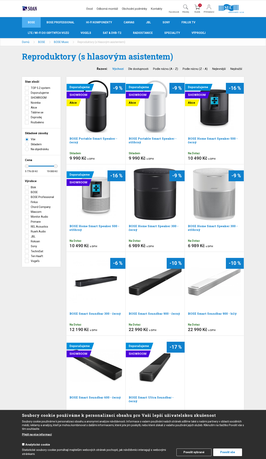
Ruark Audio (38, 231)
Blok (33, 187)
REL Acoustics (39, 226)
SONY (166, 22)
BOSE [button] (31, 22)
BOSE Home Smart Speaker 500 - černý (213, 140)
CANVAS (129, 22)
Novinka (36, 102)
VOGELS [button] (86, 32)
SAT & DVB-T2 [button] (112, 32)
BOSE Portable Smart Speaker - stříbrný (152, 140)
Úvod (89, 9)
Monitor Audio (39, 216)
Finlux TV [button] (188, 22)
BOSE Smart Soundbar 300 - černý (95, 313)
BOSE (41, 42)
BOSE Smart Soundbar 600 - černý (95, 397)
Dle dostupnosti (138, 69)
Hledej (185, 12)
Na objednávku (40, 149)
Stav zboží (32, 81)
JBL (33, 236)
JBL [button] (148, 22)
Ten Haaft (37, 256)
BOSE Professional (42, 197)
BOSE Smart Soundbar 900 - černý (154, 313)
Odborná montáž (107, 9)
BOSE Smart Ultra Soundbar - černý (151, 399)
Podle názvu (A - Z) (165, 69)
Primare (36, 221)
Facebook (174, 12)
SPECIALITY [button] (172, 32)
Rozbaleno (37, 122)
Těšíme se (37, 112)
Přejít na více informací (37, 434)
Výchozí (118, 69)
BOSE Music (61, 42)
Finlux (34, 202)
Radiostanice (143, 32)
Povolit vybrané (193, 452)
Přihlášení (209, 12)
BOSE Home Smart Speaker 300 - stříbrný (213, 228)
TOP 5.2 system (40, 87)
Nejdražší (236, 69)
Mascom (36, 211)
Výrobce (31, 181)
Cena (28, 160)
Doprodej (36, 117)
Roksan (35, 241)
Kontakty (156, 9)
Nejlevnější (219, 69)
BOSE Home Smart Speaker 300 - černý (153, 228)
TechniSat (37, 251)
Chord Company (41, 206)
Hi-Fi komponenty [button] (99, 22)
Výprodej (199, 32)
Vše (33, 139)
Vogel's (35, 261)
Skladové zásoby (36, 133)
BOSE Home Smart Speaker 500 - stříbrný (94, 228)
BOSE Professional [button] (60, 22)
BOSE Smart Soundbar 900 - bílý (212, 313)
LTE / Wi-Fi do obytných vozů (48, 32)
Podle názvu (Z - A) (195, 69)
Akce (34, 107)
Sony (34, 246)
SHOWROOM (39, 97)
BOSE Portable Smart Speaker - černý (93, 140)
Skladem (36, 144)
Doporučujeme (40, 92)
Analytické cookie (37, 444)
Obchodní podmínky (134, 9)
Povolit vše (227, 452)
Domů (25, 42)
